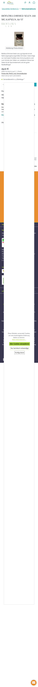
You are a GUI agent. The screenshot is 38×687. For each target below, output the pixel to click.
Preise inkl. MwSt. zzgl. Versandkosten (14, 73)
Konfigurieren (19, 353)
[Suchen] (25, 2)
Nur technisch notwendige (19, 348)
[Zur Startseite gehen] (10, 3)
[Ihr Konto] (29, 2)
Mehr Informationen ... (19, 339)
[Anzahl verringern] (3, 84)
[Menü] (4, 2)
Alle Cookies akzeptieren (19, 344)
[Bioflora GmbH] (19, 25)
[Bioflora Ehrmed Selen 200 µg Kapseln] (19, 41)
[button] (3, 151)
